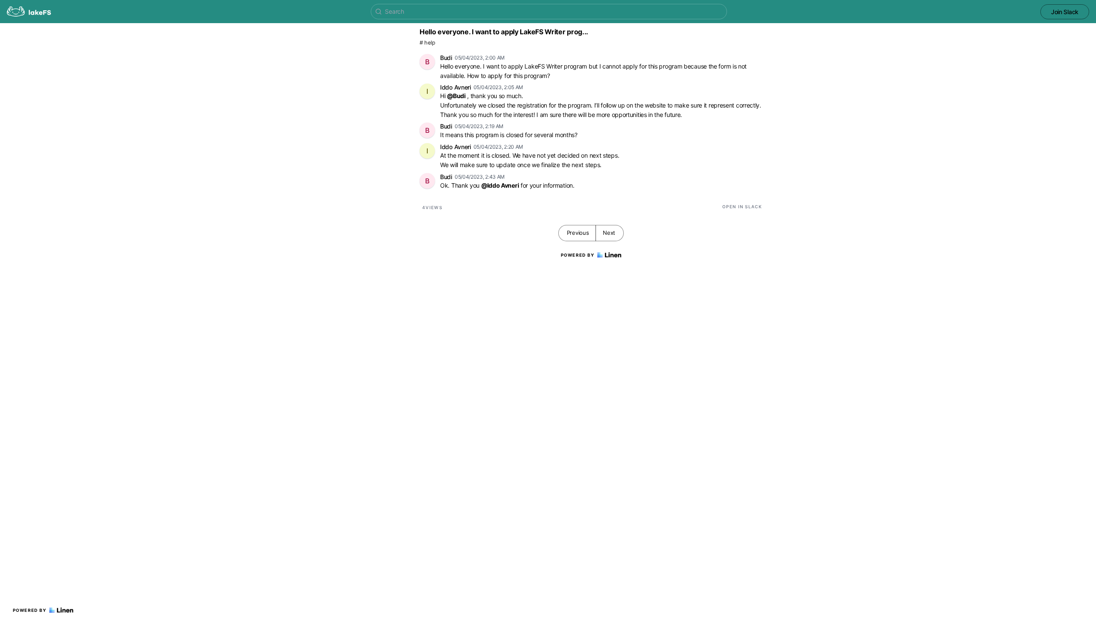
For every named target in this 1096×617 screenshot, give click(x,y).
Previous (578, 232)
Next (609, 232)
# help (427, 42)
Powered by (30, 610)
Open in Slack (742, 206)
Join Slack (1064, 11)
